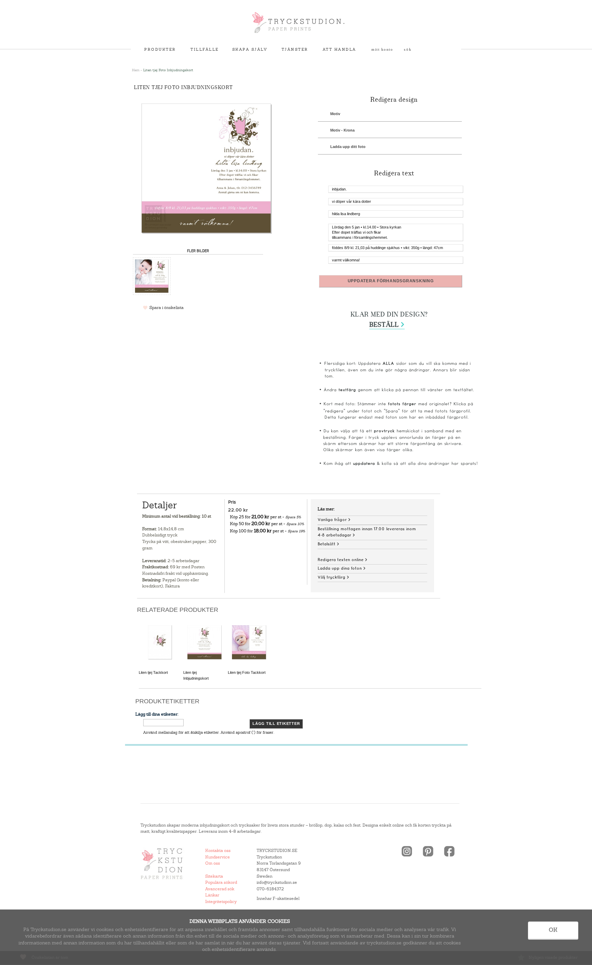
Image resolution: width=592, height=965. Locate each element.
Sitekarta (214, 876)
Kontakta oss (218, 850)
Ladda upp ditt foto (348, 147)
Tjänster (295, 49)
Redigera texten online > (342, 560)
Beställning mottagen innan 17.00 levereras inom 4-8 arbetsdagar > (367, 532)
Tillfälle (204, 49)
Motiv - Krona (342, 130)
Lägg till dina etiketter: (156, 714)
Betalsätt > (328, 544)
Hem (135, 70)
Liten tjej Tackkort (153, 672)
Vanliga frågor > (334, 520)
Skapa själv (250, 49)
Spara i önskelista (166, 307)
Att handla (339, 49)
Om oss (212, 863)
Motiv (335, 114)
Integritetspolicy (221, 901)
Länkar (212, 895)
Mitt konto (382, 49)
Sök (408, 49)
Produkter (160, 49)
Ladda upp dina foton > (342, 568)
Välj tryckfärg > (333, 577)
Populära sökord (221, 882)
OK (553, 929)
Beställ (387, 325)
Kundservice (217, 857)
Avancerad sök (219, 889)
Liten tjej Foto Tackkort (247, 672)
